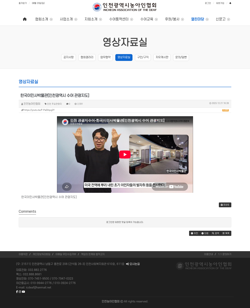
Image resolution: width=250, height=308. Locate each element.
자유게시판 (162, 57)
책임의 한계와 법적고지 (93, 254)
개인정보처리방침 (41, 254)
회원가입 (220, 3)
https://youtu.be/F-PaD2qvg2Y (126, 110)
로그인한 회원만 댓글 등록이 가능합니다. (125, 222)
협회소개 (41, 19)
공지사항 (68, 57)
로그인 (208, 3)
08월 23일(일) (38, 3)
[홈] (24, 19)
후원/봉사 (172, 19)
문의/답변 (181, 57)
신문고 (221, 19)
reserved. (142, 301)
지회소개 (91, 19)
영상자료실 (125, 42)
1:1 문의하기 (224, 254)
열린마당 (197, 19)
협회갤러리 (87, 57)
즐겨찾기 (23, 3)
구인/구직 (143, 57)
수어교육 (146, 19)
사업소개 (66, 19)
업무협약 (105, 57)
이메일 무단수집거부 (65, 254)
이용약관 (23, 254)
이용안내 (208, 254)
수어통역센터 (119, 19)
